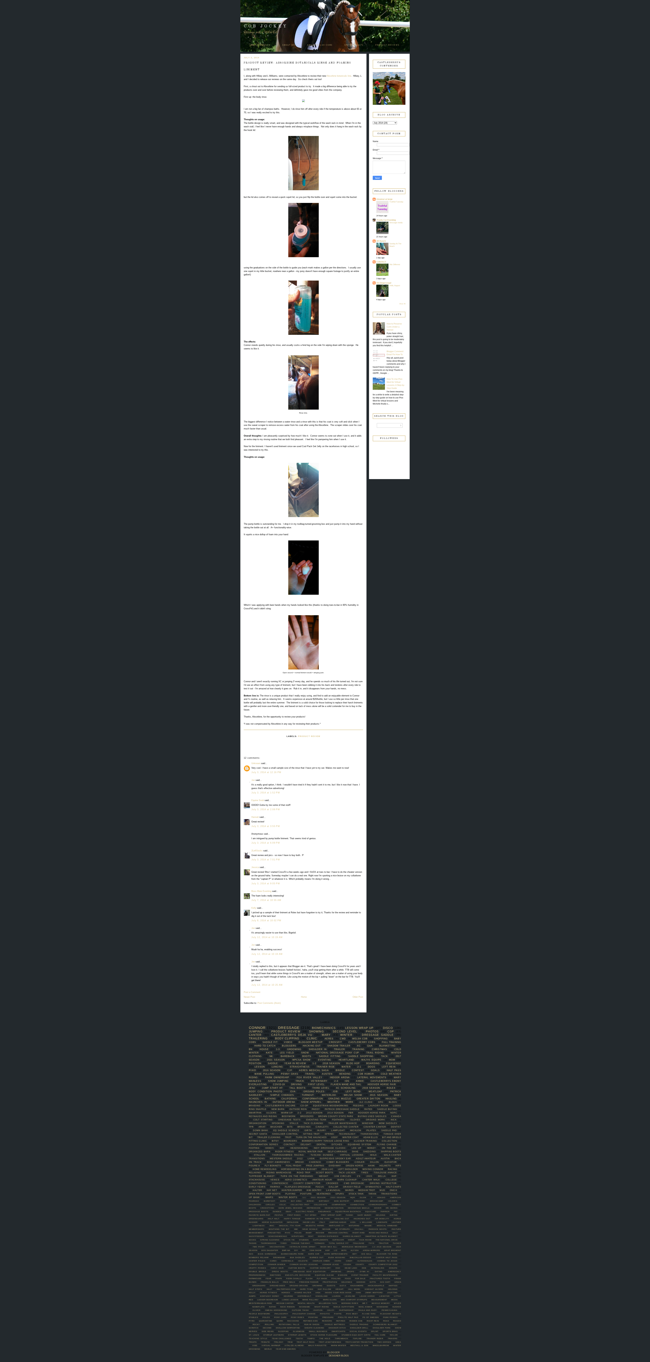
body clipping (287, 1038)
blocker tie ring (387, 1254)
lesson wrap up (359, 1028)
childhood (255, 1205)
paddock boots (378, 1229)
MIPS (343, 1250)
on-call (359, 1229)
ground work (375, 1120)
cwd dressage (354, 1183)
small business (318, 1331)
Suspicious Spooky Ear (335, 1158)
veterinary (319, 1081)
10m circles (342, 1176)
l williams (366, 1222)
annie (360, 1081)
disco (388, 1028)
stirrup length (297, 1335)
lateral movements (371, 1077)
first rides (294, 1215)
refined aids (310, 1321)
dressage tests (289, 1120)
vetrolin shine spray (303, 1247)
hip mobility (382, 1219)
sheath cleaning (314, 1328)
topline (357, 1338)
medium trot (366, 1190)
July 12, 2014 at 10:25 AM (267, 985)
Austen (327, 1074)
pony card (280, 1317)
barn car (313, 1254)
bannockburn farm (292, 1254)
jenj (252, 1088)
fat (396, 1211)
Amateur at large (384, 199)
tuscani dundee (322, 1155)
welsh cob (359, 1038)
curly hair (277, 1268)
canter (255, 1034)
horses (285, 1293)
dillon (374, 1162)
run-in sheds (312, 1324)
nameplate (258, 1307)
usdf (334, 1137)
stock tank (356, 1194)
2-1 (359, 1066)
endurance (324, 1211)
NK (271, 1056)
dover (378, 1208)
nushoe (397, 1307)
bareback (288, 1056)
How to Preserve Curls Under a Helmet (394, 327)
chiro (338, 1261)
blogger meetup (311, 1042)
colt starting (263, 1120)
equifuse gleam (324, 1275)
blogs (393, 1102)
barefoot (269, 1201)
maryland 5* (336, 1226)
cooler (360, 1162)
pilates (371, 1130)
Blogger (333, 1352)
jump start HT (272, 1088)
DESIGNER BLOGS (339, 1355)
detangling (377, 1268)
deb (364, 1268)
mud (382, 1190)
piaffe (338, 1314)
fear (268, 1278)
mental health (306, 1303)
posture (306, 1194)
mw (296, 1229)
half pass (394, 1070)
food (348, 1278)
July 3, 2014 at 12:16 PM (266, 772)
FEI (304, 1250)
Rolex (391, 1088)
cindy (349, 1261)
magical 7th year (290, 1226)
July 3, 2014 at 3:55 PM (265, 826)
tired (283, 1243)
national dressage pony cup (337, 1052)
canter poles (257, 1261)
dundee (277, 1211)
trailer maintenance (342, 1123)
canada (396, 1116)
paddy (316, 1109)
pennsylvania (389, 1310)
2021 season (276, 1060)
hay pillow (324, 1289)
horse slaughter (272, 1222)
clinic (312, 1038)
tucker (397, 1243)
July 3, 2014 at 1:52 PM (265, 792)
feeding (358, 1105)
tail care (380, 1335)
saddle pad (389, 1130)
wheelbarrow (381, 1345)
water (346, 1066)
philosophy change (304, 1314)
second (267, 1328)
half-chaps (393, 1187)
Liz (335, 1250)
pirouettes (274, 1233)
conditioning (257, 1183)
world (268, 1349)
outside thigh (300, 1310)
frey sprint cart (331, 1215)
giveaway (335, 1165)
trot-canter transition (359, 1342)
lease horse (367, 1296)
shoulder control (285, 1134)
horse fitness (268, 1293)
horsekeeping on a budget (299, 1169)
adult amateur (366, 1158)
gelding (380, 1215)
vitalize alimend (294, 1345)
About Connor (260, 45)
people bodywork (259, 1314)
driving (296, 1084)
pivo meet (352, 1314)
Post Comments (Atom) (269, 1003)
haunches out (362, 1219)
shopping (380, 1038)
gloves (355, 1120)
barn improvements (336, 1254)
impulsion (292, 1222)
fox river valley (309, 1077)
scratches (297, 1236)
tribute (265, 1342)
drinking (336, 1271)
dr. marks (392, 1208)
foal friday (293, 1165)
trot (288, 1137)
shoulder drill (359, 1328)
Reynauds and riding (263, 1116)
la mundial (333, 1190)
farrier (385, 1211)
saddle (273, 1063)
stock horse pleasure (323, 1335)
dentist (396, 1127)
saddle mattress (334, 1324)
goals (375, 1070)
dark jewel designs (290, 1208)
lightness (259, 1226)
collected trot (300, 1205)
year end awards (286, 1349)
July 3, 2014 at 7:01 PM (265, 859)
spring (329, 1134)
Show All (402, 304)
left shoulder (348, 1169)
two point (259, 1247)
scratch (253, 1328)
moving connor (373, 1169)
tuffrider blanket (262, 1176)
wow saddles (388, 1123)
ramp (309, 1233)
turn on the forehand (297, 1176)
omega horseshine (276, 1310)
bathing (270, 1098)
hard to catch (264, 1045)
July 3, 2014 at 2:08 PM (265, 809)
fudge (349, 1215)
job (335, 1091)
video (288, 1042)
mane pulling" (310, 1300)
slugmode (299, 1331)
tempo (311, 1338)
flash (309, 1278)
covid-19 (279, 1084)
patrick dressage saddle (342, 1109)
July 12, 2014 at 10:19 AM (267, 937)
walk (373, 1155)
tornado (319, 1243)
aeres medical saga (314, 1070)
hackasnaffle (376, 1286)
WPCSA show (301, 1060)
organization (258, 1123)
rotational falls (289, 1324)
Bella (382, 1176)
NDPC (393, 1113)
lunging (277, 1066)
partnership (346, 1310)
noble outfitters (343, 1307)
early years (257, 1187)
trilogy (278, 1342)
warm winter (338, 1345)
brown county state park (335, 1116)
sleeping (283, 1331)
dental (321, 1144)
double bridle (257, 1271)
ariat (262, 1127)
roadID (397, 1321)
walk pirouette (317, 1345)
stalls (294, 1123)
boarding (373, 1063)
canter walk (371, 1180)
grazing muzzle (339, 1098)
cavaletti (322, 1127)
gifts (373, 1282)
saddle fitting (330, 1056)
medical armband (387, 1226)
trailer (339, 1049)
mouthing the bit (279, 1229)
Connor (257, 1028)
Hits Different (394, 264)
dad (338, 1268)
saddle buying (387, 1109)
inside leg (309, 1222)
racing (392, 1169)
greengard (258, 1286)
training (358, 1049)
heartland (346, 1060)
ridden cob (356, 1321)
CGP (390, 1031)
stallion (259, 1155)
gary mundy (364, 1215)
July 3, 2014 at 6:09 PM (265, 843)
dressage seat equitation (310, 1271)
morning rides (349, 1303)
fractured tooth (380, 1278)
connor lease (330, 1264)
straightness (300, 1066)
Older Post (358, 997)
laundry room (378, 1105)
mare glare (330, 1300)
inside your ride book (338, 1293)
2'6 (358, 1176)
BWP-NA (286, 1250)
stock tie (289, 1240)
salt (395, 1233)
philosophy (281, 1314)
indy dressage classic (330, 1148)
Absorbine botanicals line (339, 76)
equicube (370, 1211)
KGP (328, 1250)
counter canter (375, 1127)
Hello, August (394, 285)
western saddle (281, 1158)
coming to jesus (387, 1261)
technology (347, 1134)
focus (320, 1187)
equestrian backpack (348, 1211)
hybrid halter (303, 1293)
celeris (392, 1201)
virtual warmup (271, 1345)
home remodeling (264, 1169)
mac (272, 1226)
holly (252, 1293)
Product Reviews (387, 45)
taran (372, 1194)
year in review (295, 1063)
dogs (371, 1066)
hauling (391, 1098)
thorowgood (268, 1243)
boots (306, 1056)
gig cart (385, 1282)
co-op (304, 1105)
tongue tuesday (300, 1243)
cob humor (366, 1074)
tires (364, 1172)
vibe (254, 1345)
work (349, 1102)
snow (305, 1052)
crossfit (335, 1042)
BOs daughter (270, 1250)
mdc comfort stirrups (354, 1300)
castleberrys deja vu (291, 1034)
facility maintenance (385, 1275)
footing (254, 1148)
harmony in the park (317, 1219)
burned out (316, 1257)
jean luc (327, 1169)
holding (392, 1289)
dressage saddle (378, 1034)
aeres (329, 1038)
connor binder (276, 1264)
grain (398, 1282)
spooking (278, 1123)
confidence (280, 1183)
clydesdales (365, 1261)
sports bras (390, 1331)
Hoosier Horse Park (371, 1113)
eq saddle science (286, 1130)
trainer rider (375, 1338)
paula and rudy (368, 1310)
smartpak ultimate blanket (381, 1236)
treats (253, 1342)
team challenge (281, 1338)
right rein (373, 1321)
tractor (383, 1243)
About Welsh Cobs (319, 45)
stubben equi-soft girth (356, 1335)
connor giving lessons (304, 1264)
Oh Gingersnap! (383, 283)
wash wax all (328, 1247)
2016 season (271, 1070)
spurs (339, 1194)
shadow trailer (338, 1045)
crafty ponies (257, 1268)
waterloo (329, 1095)
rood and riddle (378, 1233)
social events (358, 1331)
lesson (260, 1066)
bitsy (275, 1141)
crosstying (267, 1208)
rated (368, 1109)
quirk (280, 1321)
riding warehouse (278, 1172)
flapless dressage (298, 1187)
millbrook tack (328, 1303)
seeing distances (328, 1236)
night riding (322, 1307)
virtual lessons (351, 1155)
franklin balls (270, 1282)
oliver (256, 1310)
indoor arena (340, 1077)
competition (256, 1264)
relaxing (255, 1172)
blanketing (387, 1045)
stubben (304, 1240)
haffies (393, 1286)
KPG (380, 1102)
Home (304, 997)
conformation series (263, 1144)
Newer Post (249, 997)
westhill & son (359, 1345)
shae (355, 1151)
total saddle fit (339, 1243)
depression (313, 1208)
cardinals (287, 1261)
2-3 (336, 1081)
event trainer (360, 1275)
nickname (304, 1307)
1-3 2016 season (381, 1247)
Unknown (255, 763)
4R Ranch (381, 241)
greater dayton (368, 1098)
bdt (355, 1254)
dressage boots (258, 1211)
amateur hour (322, 1180)
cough (347, 1264)
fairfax (275, 1187)
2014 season (335, 1113)
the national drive (387, 1240)
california (289, 1098)
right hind (359, 1233)
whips (269, 1197)
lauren (336, 1296)
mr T (364, 1303)
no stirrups (342, 1229)
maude (368, 1226)
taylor (394, 1335)
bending (345, 1074)
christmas (379, 1049)
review (320, 1233)
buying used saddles (372, 1116)
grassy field (352, 1187)
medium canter (285, 1303)
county (360, 1264)
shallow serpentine (288, 1328)
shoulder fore (382, 1328)
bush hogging (336, 1257)
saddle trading (359, 1324)
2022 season (318, 1197)
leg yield (287, 1052)
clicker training (365, 1141)
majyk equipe (371, 1060)
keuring (288, 1296)
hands (269, 1148)
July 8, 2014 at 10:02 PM (266, 920)
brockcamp (376, 1201)
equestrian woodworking (330, 1105)
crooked (332, 1183)
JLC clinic (366, 1102)
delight (306, 1144)
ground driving (299, 1286)
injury (321, 1130)
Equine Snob (257, 800)
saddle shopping (360, 1056)
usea (398, 1342)
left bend (353, 1091)
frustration (330, 1282)
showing (316, 1031)
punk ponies (390, 1317)
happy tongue (292, 1219)
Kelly (253, 908)
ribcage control (338, 1233)
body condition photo (266, 1091)
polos (266, 1317)
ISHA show (315, 1250)
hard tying (306, 1289)
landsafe (381, 1222)
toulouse (358, 1243)
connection (357, 1205)
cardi (273, 1261)
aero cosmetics (296, 1180)
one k (393, 1190)
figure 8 (254, 1165)
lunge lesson (290, 1300)
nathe (272, 1307)
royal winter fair (311, 1151)
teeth (299, 1338)
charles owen (321, 1261)
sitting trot (311, 1134)
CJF (289, 1070)
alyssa (355, 1250)
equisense (393, 1063)
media (394, 1300)
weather (333, 1102)
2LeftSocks (257, 850)
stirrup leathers (273, 1335)
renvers (327, 1321)
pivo (287, 1233)
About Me (288, 45)
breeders (306, 1116)
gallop (333, 1187)
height (339, 1289)
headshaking (299, 1148)
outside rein (298, 1109)
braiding (254, 1105)
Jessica (255, 867)
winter (346, 1034)
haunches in (258, 1102)
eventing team (316, 1120)
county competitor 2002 (383, 1264)
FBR (351, 1113)
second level (345, 1031)
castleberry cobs (362, 1042)
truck (300, 1081)
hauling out (342, 1219)
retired (340, 1321)
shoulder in (318, 1049)
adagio (381, 1197)
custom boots (296, 1268)
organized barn (259, 1151)
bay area (296, 1201)
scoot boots (324, 1172)
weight (323, 1176)
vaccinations (277, 1247)
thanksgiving (369, 1134)
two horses (384, 1342)
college (391, 1180)
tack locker (347, 1172)
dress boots (280, 1271)
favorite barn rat (259, 1215)
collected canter (346, 1127)
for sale (360, 1278)
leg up (356, 1148)
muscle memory (381, 1303)
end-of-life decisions (298, 1275)
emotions (275, 1275)
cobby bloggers (338, 1162)
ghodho (360, 1282)
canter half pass (386, 1257)
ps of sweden (371, 1317)
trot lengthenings (330, 1342)
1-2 (314, 1063)
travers (392, 1338)
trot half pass (306, 1342)
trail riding (375, 1052)
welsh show (353, 1095)
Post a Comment (252, 992)
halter (257, 1190)
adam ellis (370, 1137)
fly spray (311, 1215)
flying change (387, 1144)
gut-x (343, 1286)
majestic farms (315, 1226)
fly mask (322, 1278)
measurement (379, 1300)
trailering (258, 1038)
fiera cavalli (293, 1278)
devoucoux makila (359, 1208)
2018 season (331, 1063)
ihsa (318, 1293)
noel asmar (365, 1307)
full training (391, 1042)
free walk (289, 1282)
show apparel (311, 1102)
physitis (325, 1314)
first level (316, 1084)
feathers (338, 1120)
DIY (296, 1250)
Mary (326, 1034)
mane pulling (264, 1074)
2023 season (338, 1197)
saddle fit (270, 1042)
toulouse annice (385, 1172)
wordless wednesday (354, 1247)
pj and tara (369, 1314)
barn (283, 1201)
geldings (346, 1282)
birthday (324, 1201)
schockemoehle (277, 1236)
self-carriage (337, 1151)
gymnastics (373, 1187)
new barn (278, 1109)
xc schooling (346, 1088)
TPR (251, 1127)
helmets (385, 1165)
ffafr (279, 1278)
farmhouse (255, 1278)
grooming (294, 1049)
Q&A (370, 1045)
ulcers (271, 1113)
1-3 (278, 1049)
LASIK (311, 1158)
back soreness (267, 1254)
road (386, 1321)
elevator (391, 1162)
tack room (365, 1240)
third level (320, 1088)
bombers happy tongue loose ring (325, 1141)
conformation (312, 1098)
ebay (288, 1211)
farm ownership (277, 1077)
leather (396, 1222)
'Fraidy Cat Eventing (386, 220)
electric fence (305, 1211)
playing (290, 1194)
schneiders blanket (385, 1324)
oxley (330, 1310)
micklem (355, 1130)
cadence (315, 1162)
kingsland (322, 1296)
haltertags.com (286, 1289)
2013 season (314, 1113)
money (371, 1148)
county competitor (307, 1183)
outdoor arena (284, 1102)
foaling (336, 1278)
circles (270, 1205)
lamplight (338, 1130)
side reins (268, 1331)
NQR (352, 1197)
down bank (260, 1130)
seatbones (324, 1194)
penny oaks (289, 1074)
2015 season (379, 1095)
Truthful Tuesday (396, 202)
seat (310, 1236)
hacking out (312, 1045)
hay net (272, 1190)
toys (371, 1243)
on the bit (389, 1148)
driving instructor (383, 1183)
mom (392, 1060)
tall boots (297, 1088)
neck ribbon (287, 1307)
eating (379, 1271)
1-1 (304, 1197)
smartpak (255, 1113)
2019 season (371, 1088)
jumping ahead (337, 1222)
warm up (287, 1113)
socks (252, 1240)
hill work (354, 1289)
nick (394, 1120)
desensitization (334, 1208)
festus (279, 1215)
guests (331, 1286)
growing (317, 1286)
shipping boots (391, 1151)
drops (350, 1271)
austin (385, 1158)
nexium (326, 1229)
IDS (347, 1081)
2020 (369, 1176)
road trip (303, 1172)
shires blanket (352, 1236)
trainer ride (326, 1066)
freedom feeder (308, 1282)
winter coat (350, 1137)
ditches (337, 1144)
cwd (343, 1038)
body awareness (278, 1162)
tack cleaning (313, 1123)
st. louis (254, 1335)
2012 (300, 1158)
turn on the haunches (311, 1137)
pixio (252, 1070)
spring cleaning (269, 1240)
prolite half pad (348, 1317)
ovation (317, 1310)
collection (389, 1141)
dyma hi (364, 1271)
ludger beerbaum (267, 1300)
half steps (255, 1289)
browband (279, 1257)
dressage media (396, 223)
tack (384, 1056)
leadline (350, 1296)
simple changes (282, 1095)
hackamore (356, 1286)
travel (310, 1074)
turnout (308, 1095)
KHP (394, 1176)
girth (308, 1130)
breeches (304, 1127)
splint (374, 1331)
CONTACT (381, 262)
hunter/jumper (292, 1190)
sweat (351, 1240)
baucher (276, 1127)
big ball (367, 1254)
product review (309, 736)
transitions (389, 1194)
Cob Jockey (266, 26)
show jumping (278, 1081)
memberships (256, 1229)
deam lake (351, 1268)
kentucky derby (269, 1296)
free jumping (315, 1165)
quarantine (265, 1321)
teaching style (258, 1338)
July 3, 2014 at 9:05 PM (265, 883)
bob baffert (341, 1201)
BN (250, 1049)
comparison (339, 1205)
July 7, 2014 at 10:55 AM (266, 900)
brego (299, 1162)
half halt (273, 1219)
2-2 (299, 1113)
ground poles (314, 1091)
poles (298, 1233)
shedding (369, 1151)
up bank (254, 1197)
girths (394, 1215)
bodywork (289, 1116)
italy (322, 1222)
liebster (384, 1296)
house (264, 1049)
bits (289, 1127)
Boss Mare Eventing (261, 891)
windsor (367, 1123)
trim (290, 1342)
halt (269, 1289)
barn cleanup (347, 1180)
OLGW (363, 1197)
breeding (359, 1201)
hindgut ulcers (374, 1289)
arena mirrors (371, 1250)
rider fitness (284, 1151)
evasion (342, 1275)
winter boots (288, 1197)
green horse (354, 1165)
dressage (288, 1028)
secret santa (258, 1134)
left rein (388, 1066)
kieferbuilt (304, 1296)
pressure (328, 1317)
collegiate (320, 1205)
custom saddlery (320, 1268)
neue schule (310, 1229)
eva (293, 1091)
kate (269, 1052)
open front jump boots (264, 1194)
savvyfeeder (256, 1236)
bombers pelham (258, 1257)
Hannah (255, 817)
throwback (341, 1338)
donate (393, 1268)
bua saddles (297, 1257)
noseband (382, 1307)
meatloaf (375, 1091)
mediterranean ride (260, 1303)
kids (353, 1222)
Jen (253, 780)
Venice (274, 1180)
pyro (252, 1321)
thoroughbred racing (288, 1155)
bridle (340, 1070)
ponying (313, 1317)
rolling (269, 1324)
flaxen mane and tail (346, 1084)
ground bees (277, 1286)
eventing (324, 1060)
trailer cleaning (268, 1137)
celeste (303, 1261)
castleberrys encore (280, 1105)
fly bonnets (273, 1165)
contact (289, 1144)
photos (372, 1031)
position (255, 1063)
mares (349, 1190)
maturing (354, 1226)
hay (282, 1148)
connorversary (378, 1205)
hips (398, 1165)
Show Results (353, 45)
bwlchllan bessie (360, 1257)
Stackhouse (257, 1180)
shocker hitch (337, 1328)
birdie (310, 1201)
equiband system (359, 1144)
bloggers (289, 1045)
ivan (358, 1293)
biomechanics (324, 1028)
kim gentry (314, 1190)
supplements (320, 1240)
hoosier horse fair (382, 1084)
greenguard (256, 1219)
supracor (338, 1240)
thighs (253, 1243)
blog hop (353, 1063)
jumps (252, 1296)
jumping (256, 1031)
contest (358, 1070)
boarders (290, 1141)
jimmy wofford (374, 1293)
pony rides (297, 1317)
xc (359, 1045)
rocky (256, 1324)
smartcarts (338, 1331)
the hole (324, 1338)
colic (282, 1205)
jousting (392, 1293)
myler (397, 1303)
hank (371, 1165)
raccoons (293, 1321)
